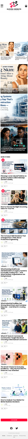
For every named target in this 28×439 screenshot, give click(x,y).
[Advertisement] (14, 27)
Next (27, 51)
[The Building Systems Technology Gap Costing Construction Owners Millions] (14, 109)
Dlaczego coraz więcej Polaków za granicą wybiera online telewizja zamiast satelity (13, 178)
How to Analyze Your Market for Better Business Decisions (12, 401)
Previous (0, 51)
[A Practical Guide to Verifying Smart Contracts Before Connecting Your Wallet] (14, 138)
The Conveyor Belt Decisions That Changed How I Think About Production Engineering (13, 237)
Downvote (5, 186)
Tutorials (4, 173)
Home (3, 435)
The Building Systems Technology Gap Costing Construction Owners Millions (21, 58)
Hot (2, 160)
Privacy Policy (22, 435)
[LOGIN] (26, 6)
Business (3, 233)
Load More (14, 420)
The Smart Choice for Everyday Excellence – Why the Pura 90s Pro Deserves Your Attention (13, 368)
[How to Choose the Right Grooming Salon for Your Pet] (14, 197)
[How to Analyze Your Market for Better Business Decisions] (14, 390)
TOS (14, 437)
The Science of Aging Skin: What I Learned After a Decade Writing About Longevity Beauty (7, 58)
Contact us (9, 435)
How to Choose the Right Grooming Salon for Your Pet (14, 208)
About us (15, 435)
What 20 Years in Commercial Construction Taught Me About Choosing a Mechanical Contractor (14, 338)
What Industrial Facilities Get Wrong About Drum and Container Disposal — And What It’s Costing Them (13, 306)
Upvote (2, 186)
